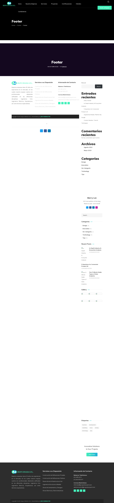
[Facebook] (59, 103)
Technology (85, 171)
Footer (19, 25)
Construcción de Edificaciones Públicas (54, 478)
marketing (84, 427)
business (84, 424)
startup (96, 427)
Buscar (83, 83)
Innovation (84, 165)
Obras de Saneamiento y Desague (45, 103)
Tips (82, 174)
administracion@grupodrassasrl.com (68, 100)
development (92, 424)
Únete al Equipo (104, 8)
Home (13, 25)
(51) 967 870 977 (63, 91)
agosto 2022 (88, 147)
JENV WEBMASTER (45, 116)
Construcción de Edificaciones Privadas (54, 475)
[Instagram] (65, 103)
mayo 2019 (87, 150)
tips (91, 430)
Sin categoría (85, 168)
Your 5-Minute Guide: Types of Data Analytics (95, 274)
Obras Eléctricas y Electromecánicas (45, 106)
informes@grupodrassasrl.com (67, 97)
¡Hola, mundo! (87, 100)
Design (83, 162)
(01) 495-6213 (62, 89)
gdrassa (64, 66)
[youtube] (68, 103)
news (91, 427)
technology (85, 430)
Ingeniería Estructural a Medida (44, 100)
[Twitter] (62, 103)
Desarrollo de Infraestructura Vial (45, 97)
